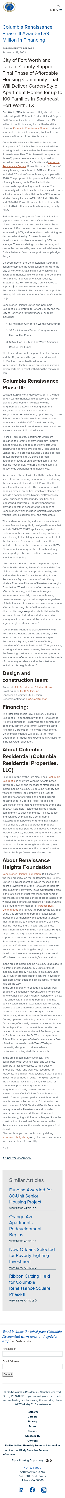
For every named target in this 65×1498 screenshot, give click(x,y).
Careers (32, 1417)
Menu (54, 9)
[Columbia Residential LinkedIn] (21, 1490)
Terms (32, 1426)
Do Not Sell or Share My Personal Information (32, 1445)
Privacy (32, 1421)
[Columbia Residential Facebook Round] (32, 1490)
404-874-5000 (32, 1468)
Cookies (33, 1431)
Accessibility (32, 1436)
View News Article (22, 1208)
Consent (33, 1441)
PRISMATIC (17, 1396)
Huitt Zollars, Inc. (30, 691)
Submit (8, 1374)
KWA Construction (36, 699)
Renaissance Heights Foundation (21, 874)
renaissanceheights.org (16, 1137)
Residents (32, 1412)
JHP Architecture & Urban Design (33, 687)
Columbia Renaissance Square (30, 128)
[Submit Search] (58, 5)
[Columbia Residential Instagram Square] (43, 1490)
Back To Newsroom (18, 1158)
